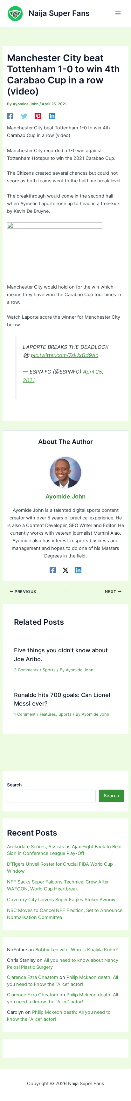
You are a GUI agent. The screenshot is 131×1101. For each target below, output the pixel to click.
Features (48, 714)
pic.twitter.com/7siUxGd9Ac (64, 355)
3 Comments (26, 670)
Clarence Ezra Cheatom (32, 977)
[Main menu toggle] (118, 13)
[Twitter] (24, 116)
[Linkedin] (52, 116)
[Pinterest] (38, 116)
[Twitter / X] (65, 570)
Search (14, 784)
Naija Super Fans (59, 13)
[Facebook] (10, 116)
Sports (49, 670)
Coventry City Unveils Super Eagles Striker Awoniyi (61, 899)
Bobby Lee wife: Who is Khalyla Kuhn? (76, 950)
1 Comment (25, 714)
